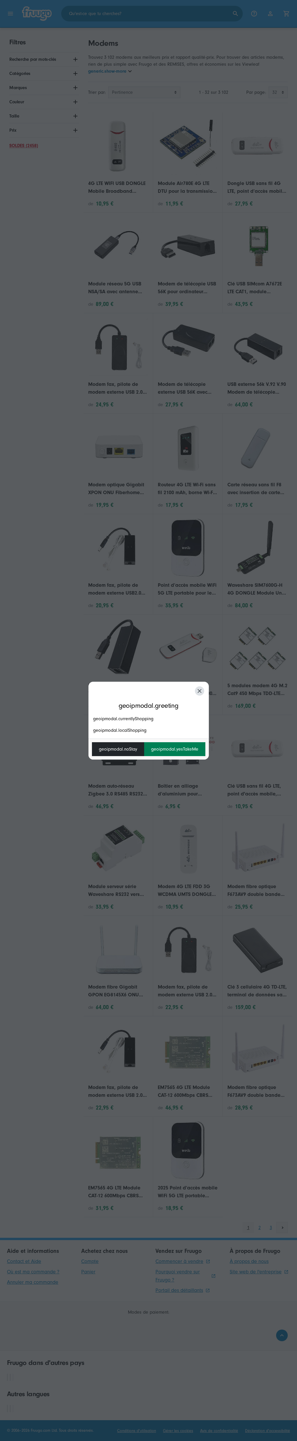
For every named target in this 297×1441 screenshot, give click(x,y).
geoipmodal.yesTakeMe (174, 749)
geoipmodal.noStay (118, 749)
